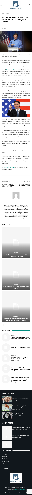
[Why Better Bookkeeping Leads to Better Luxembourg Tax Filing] (16, 242)
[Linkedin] (12, 493)
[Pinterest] (16, 493)
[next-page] (5, 325)
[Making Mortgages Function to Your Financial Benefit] (7, 415)
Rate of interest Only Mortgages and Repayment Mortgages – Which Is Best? (20, 407)
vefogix (11, 213)
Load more (15, 386)
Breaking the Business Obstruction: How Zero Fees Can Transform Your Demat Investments (8, 184)
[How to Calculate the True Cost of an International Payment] (7, 444)
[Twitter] (19, 493)
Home (3, 13)
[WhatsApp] (23, 493)
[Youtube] (26, 493)
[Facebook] (5, 493)
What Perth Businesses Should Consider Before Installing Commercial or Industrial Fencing (20, 380)
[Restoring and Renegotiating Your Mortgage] (7, 399)
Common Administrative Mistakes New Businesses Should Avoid (20, 369)
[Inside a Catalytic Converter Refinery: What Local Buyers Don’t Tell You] (16, 306)
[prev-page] (2, 325)
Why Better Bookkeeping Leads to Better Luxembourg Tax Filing (16, 255)
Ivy (3, 24)
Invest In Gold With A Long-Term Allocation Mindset (16, 287)
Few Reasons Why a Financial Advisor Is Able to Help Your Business (24, 184)
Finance (16, 252)
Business (7, 13)
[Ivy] (16, 195)
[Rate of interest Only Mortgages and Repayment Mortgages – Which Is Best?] (7, 407)
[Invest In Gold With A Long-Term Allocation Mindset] (16, 274)
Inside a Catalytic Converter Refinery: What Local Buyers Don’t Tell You (16, 319)
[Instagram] (9, 493)
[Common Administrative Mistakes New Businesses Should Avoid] (6, 368)
